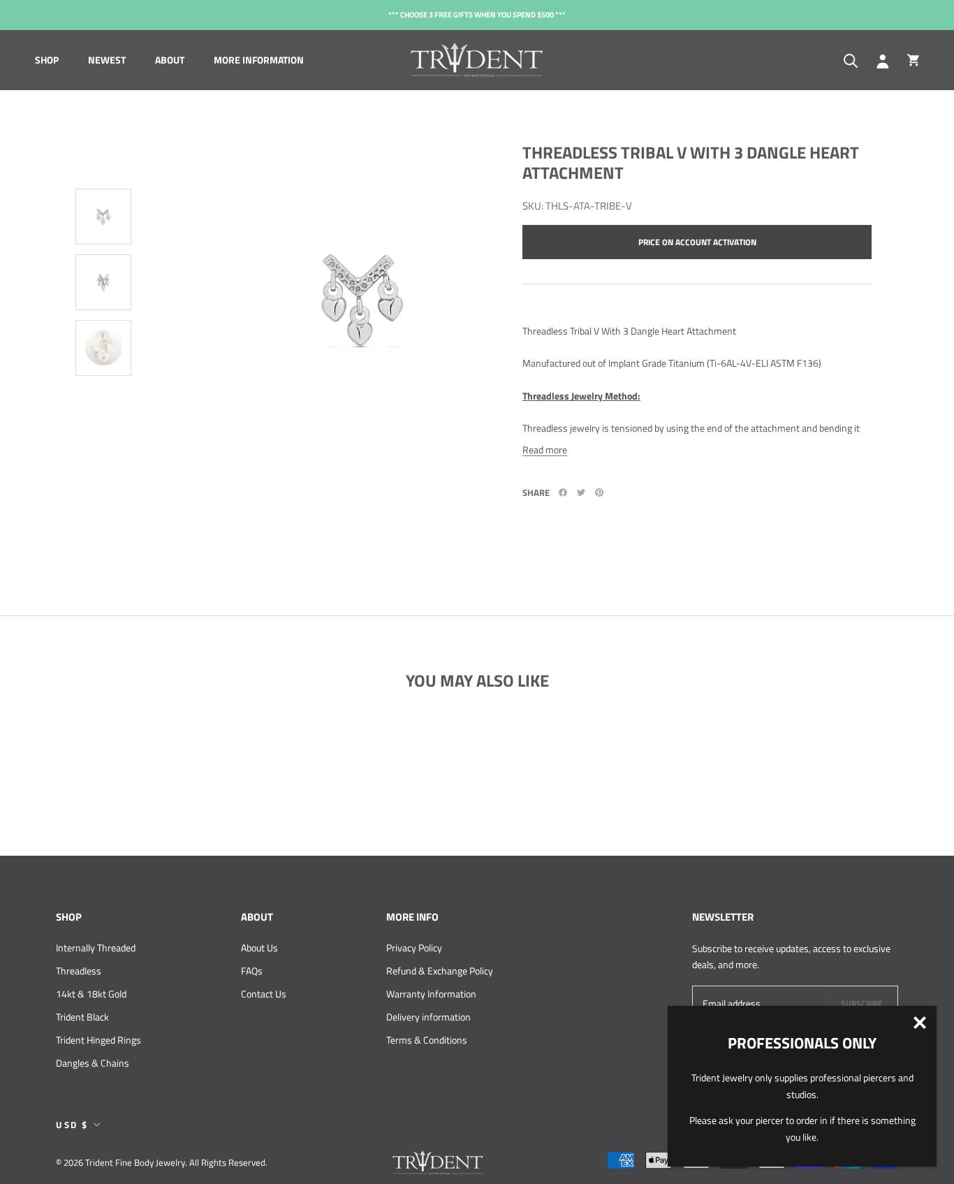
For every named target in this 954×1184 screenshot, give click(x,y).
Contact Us (263, 993)
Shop (47, 59)
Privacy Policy (414, 947)
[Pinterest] (599, 492)
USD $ (72, 1125)
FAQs (252, 970)
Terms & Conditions (426, 1039)
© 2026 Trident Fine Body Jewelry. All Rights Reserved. (161, 1162)
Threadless (78, 970)
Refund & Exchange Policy (439, 970)
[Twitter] (581, 492)
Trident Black (82, 1016)
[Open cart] (913, 60)
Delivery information (428, 1016)
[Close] (919, 1022)
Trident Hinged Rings (98, 1039)
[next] (99, 439)
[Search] (851, 59)
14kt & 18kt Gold (91, 993)
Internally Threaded (95, 947)
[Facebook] (563, 492)
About (169, 59)
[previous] (106, 125)
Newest (107, 59)
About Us (259, 947)
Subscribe (862, 1003)
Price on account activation (697, 242)
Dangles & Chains (92, 1062)
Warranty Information (431, 993)
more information (259, 59)
